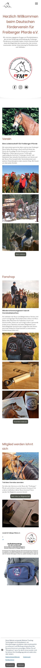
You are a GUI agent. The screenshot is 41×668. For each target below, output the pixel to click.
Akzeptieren (10, 665)
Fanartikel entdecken (20, 422)
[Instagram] (20, 87)
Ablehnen (21, 665)
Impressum (26, 657)
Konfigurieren (9, 660)
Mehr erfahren (20, 254)
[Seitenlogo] (7, 5)
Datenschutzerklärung (12, 657)
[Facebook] (15, 87)
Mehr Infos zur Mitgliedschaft (20, 496)
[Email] (26, 87)
